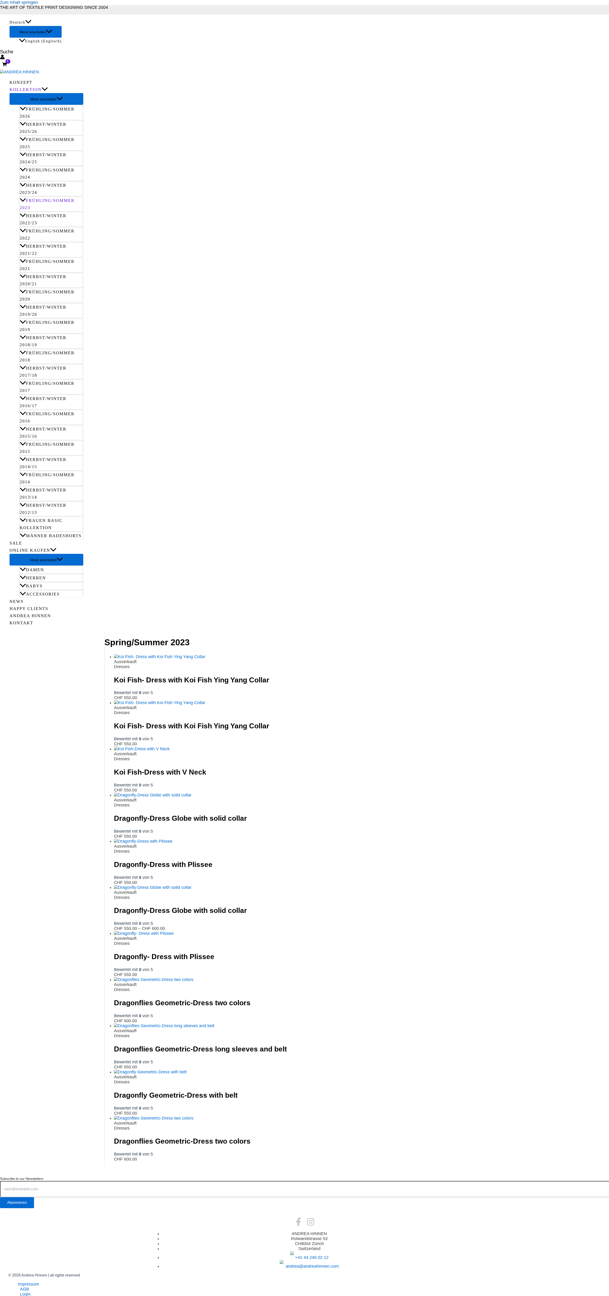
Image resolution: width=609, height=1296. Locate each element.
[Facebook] (298, 1224)
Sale (16, 543)
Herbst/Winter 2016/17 (43, 402)
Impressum (28, 1284)
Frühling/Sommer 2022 (47, 234)
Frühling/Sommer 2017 (47, 387)
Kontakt (21, 622)
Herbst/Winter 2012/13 (43, 509)
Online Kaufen (30, 550)
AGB (24, 1289)
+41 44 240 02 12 (312, 1257)
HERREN (36, 577)
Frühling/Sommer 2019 (47, 326)
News (17, 601)
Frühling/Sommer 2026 (47, 113)
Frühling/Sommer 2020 (47, 295)
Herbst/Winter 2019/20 (43, 311)
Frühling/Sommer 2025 (47, 143)
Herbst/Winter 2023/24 (43, 189)
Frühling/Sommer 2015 (47, 448)
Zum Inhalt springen (19, 2)
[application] (28, 22)
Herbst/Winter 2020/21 (43, 280)
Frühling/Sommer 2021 (47, 265)
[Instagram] (310, 1224)
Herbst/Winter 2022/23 (43, 219)
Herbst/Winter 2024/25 (43, 158)
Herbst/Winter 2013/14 (43, 494)
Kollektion (26, 89)
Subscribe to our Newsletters (21, 1179)
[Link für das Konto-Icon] (2, 57)
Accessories (43, 594)
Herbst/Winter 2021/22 (43, 250)
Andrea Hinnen (30, 615)
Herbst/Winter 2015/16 (43, 433)
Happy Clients (29, 608)
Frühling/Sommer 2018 (47, 356)
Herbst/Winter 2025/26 (43, 128)
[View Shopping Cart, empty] (4, 65)
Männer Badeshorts (54, 535)
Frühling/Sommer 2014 (47, 478)
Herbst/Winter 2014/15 (43, 463)
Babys (34, 586)
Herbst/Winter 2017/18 (43, 372)
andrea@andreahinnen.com (312, 1266)
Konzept (21, 82)
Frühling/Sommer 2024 (47, 174)
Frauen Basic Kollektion (41, 524)
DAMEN (35, 569)
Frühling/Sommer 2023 (47, 204)
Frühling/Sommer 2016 (47, 417)
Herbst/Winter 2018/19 (43, 341)
